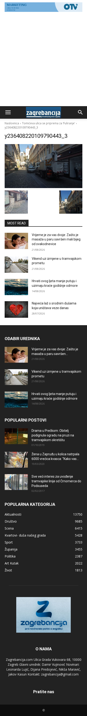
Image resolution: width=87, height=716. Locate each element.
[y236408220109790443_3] (43, 166)
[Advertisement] (43, 60)
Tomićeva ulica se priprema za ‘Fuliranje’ (48, 123)
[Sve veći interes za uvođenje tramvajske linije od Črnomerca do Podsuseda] (16, 482)
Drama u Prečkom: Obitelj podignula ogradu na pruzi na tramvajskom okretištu (53, 435)
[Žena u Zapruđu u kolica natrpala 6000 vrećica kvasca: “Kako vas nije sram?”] (16, 460)
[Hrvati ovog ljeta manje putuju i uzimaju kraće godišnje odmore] (16, 287)
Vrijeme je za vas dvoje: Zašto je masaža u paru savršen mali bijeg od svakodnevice (56, 239)
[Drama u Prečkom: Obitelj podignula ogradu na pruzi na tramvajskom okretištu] (16, 436)
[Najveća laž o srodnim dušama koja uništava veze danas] (16, 309)
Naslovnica (12, 123)
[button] (7, 112)
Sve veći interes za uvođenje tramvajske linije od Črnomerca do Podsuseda (56, 481)
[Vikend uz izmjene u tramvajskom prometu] (16, 265)
